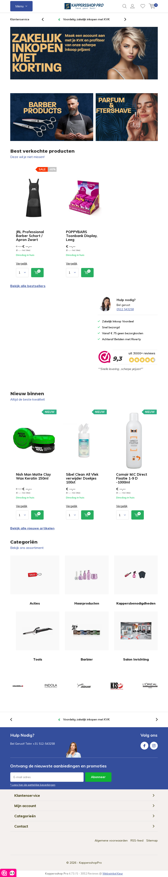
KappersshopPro (90, 862)
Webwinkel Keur (112, 873)
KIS (117, 686)
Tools (37, 659)
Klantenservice (19, 19)
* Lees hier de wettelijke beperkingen (32, 784)
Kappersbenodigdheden (136, 603)
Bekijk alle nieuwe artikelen (32, 528)
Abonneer (98, 777)
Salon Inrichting (136, 659)
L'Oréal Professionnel (150, 686)
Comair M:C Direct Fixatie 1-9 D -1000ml (131, 478)
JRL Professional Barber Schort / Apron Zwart (30, 236)
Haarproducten (86, 603)
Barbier (87, 659)
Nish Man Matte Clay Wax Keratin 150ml (33, 476)
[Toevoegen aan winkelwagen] (37, 272)
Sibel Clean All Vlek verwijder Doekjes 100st (82, 478)
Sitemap (152, 840)
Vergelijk (21, 263)
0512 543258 (125, 309)
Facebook (144, 746)
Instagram (154, 746)
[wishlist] (143, 6)
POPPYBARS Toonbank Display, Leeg (81, 236)
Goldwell (17, 686)
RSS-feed (137, 840)
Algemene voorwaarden (111, 840)
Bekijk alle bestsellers (27, 286)
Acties (35, 603)
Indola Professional (50, 686)
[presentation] (45, 19)
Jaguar (84, 686)
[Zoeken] (125, 6)
